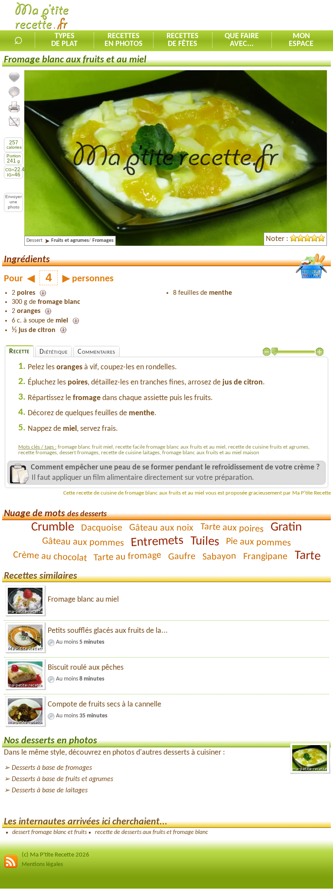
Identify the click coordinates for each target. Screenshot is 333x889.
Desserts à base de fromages (52, 768)
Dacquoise (101, 528)
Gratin (286, 527)
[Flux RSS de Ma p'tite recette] (10, 866)
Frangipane (265, 556)
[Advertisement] (231, 16)
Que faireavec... (242, 40)
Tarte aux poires (232, 527)
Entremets (157, 541)
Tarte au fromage (127, 556)
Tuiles (204, 541)
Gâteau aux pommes (83, 542)
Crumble (52, 527)
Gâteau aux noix (161, 528)
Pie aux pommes (258, 542)
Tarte (307, 556)
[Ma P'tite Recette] (41, 17)
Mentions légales (42, 864)
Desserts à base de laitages (50, 790)
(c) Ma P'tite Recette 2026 (55, 855)
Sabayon (219, 556)
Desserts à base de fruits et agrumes (62, 779)
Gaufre (181, 556)
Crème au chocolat (50, 556)
